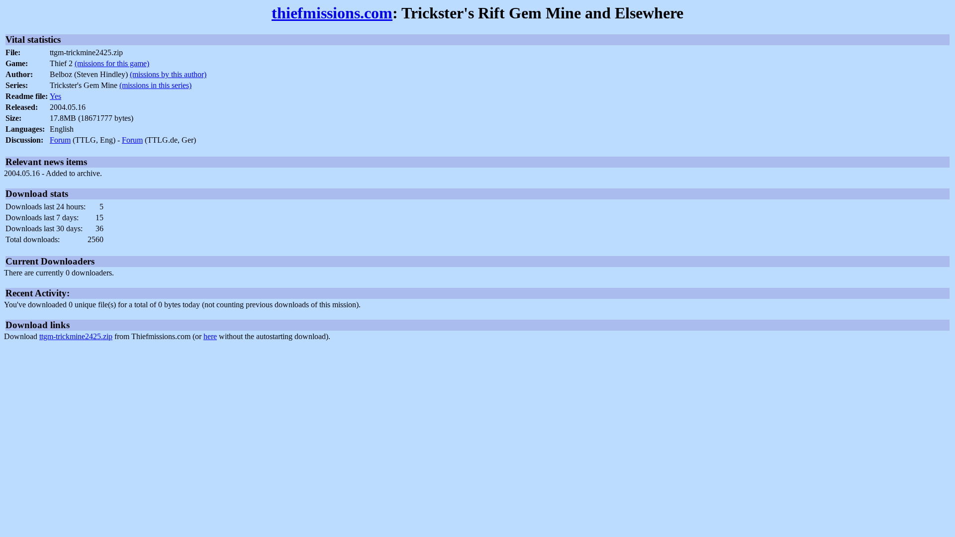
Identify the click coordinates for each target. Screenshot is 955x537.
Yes (55, 96)
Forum (60, 140)
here (210, 336)
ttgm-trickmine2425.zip (75, 336)
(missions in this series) (155, 85)
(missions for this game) (112, 63)
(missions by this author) (168, 74)
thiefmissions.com (332, 13)
